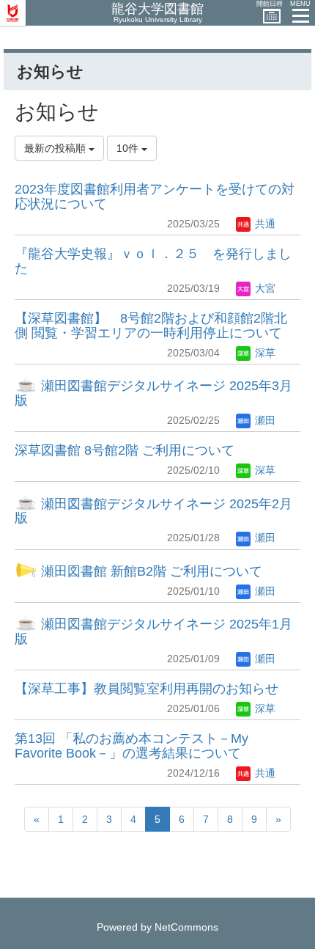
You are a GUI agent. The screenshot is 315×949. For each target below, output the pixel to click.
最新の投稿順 (56, 148)
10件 (128, 148)
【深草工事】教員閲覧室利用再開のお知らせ (146, 688)
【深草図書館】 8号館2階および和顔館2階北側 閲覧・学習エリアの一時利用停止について (151, 325)
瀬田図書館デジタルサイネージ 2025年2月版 (153, 511)
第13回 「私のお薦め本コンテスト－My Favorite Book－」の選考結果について (131, 746)
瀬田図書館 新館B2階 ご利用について (149, 571)
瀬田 (263, 420)
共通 (263, 224)
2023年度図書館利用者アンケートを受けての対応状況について (154, 196)
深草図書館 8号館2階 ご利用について (124, 450)
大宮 (263, 288)
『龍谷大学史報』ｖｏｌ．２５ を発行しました (153, 261)
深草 (263, 353)
